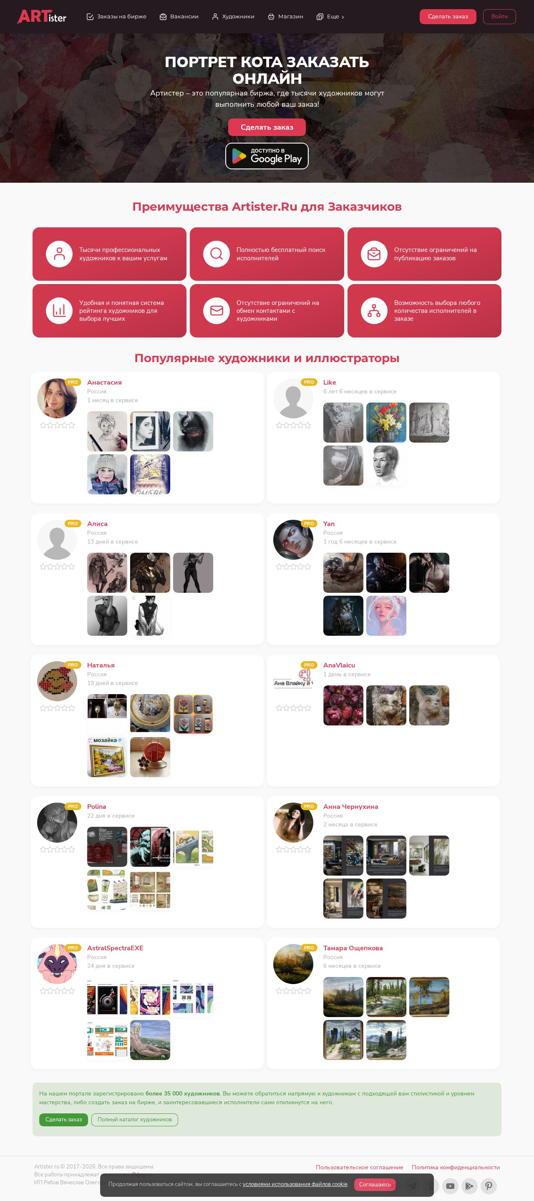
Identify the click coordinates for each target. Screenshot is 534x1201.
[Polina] (57, 822)
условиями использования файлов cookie (295, 1184)
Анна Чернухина (350, 806)
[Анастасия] (57, 398)
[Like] (293, 398)
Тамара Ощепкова (353, 948)
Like (329, 382)
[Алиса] (57, 539)
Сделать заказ (448, 16)
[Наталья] (57, 681)
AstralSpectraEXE (115, 948)
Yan (329, 524)
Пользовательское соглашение (359, 1167)
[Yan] (293, 539)
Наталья (101, 665)
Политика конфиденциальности (456, 1167)
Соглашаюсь (375, 1184)
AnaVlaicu (339, 665)
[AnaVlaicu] (293, 681)
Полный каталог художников (135, 1119)
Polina (96, 806)
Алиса (97, 524)
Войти (499, 16)
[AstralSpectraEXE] (57, 963)
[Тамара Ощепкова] (293, 963)
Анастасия (104, 382)
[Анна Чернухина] (293, 822)
